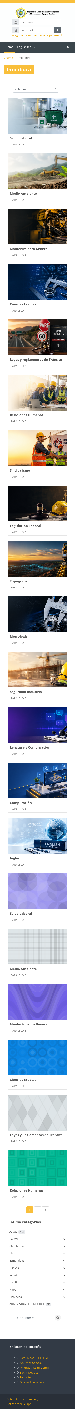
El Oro (13, 1253)
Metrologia (19, 636)
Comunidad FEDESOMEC (35, 1358)
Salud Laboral (21, 138)
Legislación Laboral (25, 525)
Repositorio (27, 1377)
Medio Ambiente (23, 193)
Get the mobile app (19, 1404)
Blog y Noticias (29, 1372)
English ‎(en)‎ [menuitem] (24, 47)
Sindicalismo (20, 470)
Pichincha (15, 1297)
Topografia (19, 581)
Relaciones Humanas (26, 415)
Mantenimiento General (29, 249)
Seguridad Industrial (26, 692)
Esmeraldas (16, 1260)
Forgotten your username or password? (37, 35)
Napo (12, 1289)
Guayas (14, 1268)
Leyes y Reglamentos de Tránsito (36, 1135)
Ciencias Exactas (23, 304)
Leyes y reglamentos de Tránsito (36, 359)
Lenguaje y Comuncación (30, 747)
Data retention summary (22, 1399)
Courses (9, 58)
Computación (21, 802)
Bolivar (13, 1239)
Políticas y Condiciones (34, 1367)
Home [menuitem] (9, 47)
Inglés (14, 858)
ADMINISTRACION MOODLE (27, 1304)
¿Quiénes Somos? (31, 1363)
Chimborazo (17, 1246)
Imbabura (15, 1275)
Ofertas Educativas (32, 1382)
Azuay (13, 1231)
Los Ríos (14, 1282)
